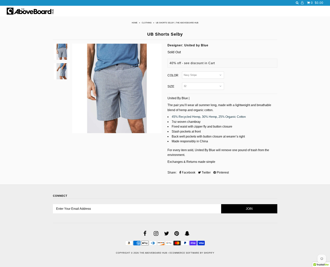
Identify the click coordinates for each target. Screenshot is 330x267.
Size (170, 86)
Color (172, 75)
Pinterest (222, 172)
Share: (171, 172)
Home (135, 23)
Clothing (147, 23)
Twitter (206, 172)
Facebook (188, 172)
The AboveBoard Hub (153, 253)
